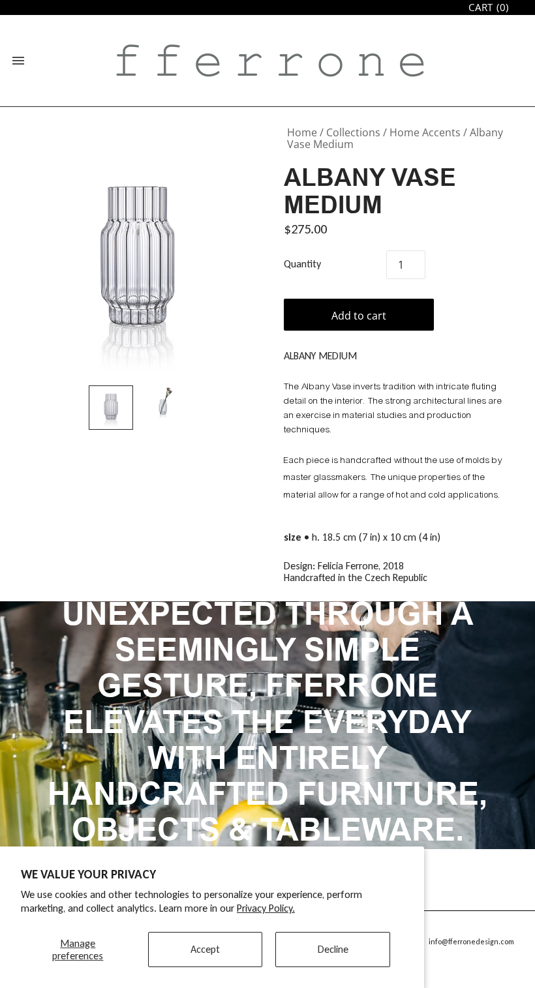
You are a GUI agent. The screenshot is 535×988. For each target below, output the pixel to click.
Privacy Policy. (266, 908)
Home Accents (425, 132)
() (488, 7)
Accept (205, 949)
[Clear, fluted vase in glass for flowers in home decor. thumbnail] (111, 407)
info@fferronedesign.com (471, 941)
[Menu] (18, 61)
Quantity (302, 264)
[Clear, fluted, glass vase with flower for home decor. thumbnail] (163, 402)
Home (302, 132)
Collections (353, 132)
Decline (333, 949)
